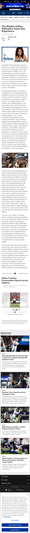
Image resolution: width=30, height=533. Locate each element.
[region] (15, 512)
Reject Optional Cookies (15, 525)
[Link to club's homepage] (3, 12)
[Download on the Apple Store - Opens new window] (9, 489)
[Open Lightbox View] (15, 304)
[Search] (24, 13)
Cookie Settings (15, 520)
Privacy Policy (7, 517)
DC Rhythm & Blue (12, 37)
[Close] (28, 494)
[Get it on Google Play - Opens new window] (20, 490)
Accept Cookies (15, 529)
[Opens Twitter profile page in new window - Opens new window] (9, 39)
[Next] (19, 309)
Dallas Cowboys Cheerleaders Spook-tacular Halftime (15, 280)
